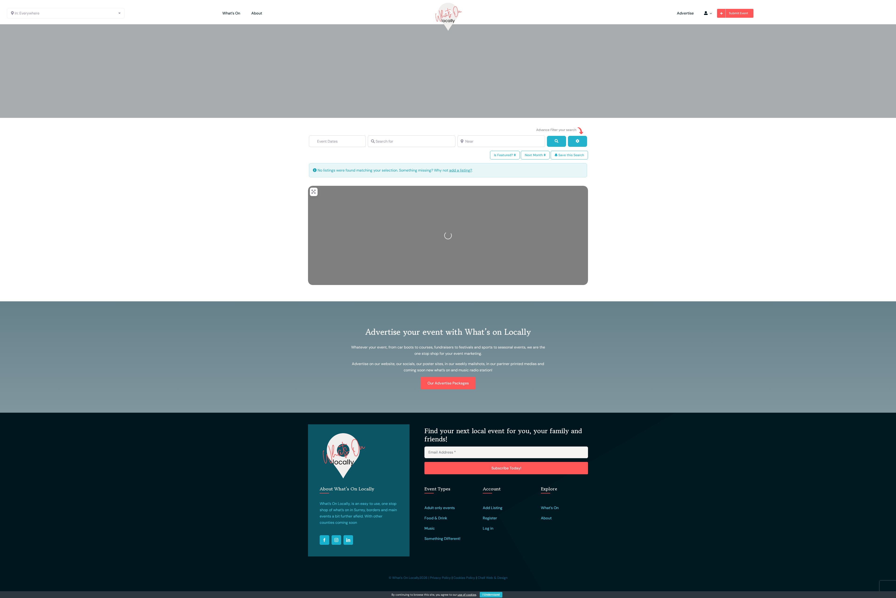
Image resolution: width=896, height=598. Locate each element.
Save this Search (570, 155)
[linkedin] (348, 540)
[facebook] (324, 540)
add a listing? (460, 170)
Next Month (534, 155)
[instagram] (336, 540)
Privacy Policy (440, 578)
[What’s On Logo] (448, 4)
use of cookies (467, 595)
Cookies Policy (464, 578)
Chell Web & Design (493, 578)
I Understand (491, 594)
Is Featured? (504, 155)
